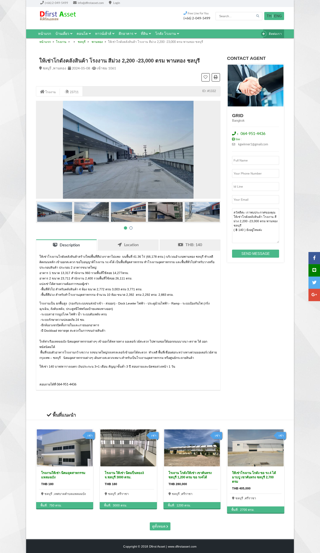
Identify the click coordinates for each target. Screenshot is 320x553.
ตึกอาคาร (126, 33)
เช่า (90, 435)
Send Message (255, 253)
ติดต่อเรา (275, 33)
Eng (278, 16)
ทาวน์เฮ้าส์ (103, 33)
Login (116, 3)
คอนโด (82, 33)
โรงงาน (61, 42)
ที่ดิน (144, 33)
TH (269, 16)
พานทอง (97, 42)
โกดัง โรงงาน (165, 33)
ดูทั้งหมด (159, 526)
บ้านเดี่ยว (62, 33)
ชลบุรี (81, 42)
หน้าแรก (44, 33)
